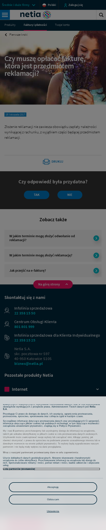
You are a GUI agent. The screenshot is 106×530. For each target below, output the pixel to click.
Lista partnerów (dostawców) (19, 469)
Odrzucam (53, 499)
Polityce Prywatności (70, 426)
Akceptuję (53, 487)
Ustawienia (53, 511)
